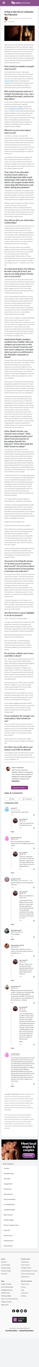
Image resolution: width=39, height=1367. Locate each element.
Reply (12, 831)
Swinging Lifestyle (6, 1290)
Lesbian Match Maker (26, 1330)
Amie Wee (7, 1178)
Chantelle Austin (9, 1173)
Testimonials (25, 1262)
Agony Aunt (4, 1305)
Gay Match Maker (11, 1330)
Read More (15, 781)
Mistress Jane (8, 1235)
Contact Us (24, 1293)
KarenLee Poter (8, 1240)
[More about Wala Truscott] (8, 769)
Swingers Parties (26, 1268)
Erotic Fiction (25, 1265)
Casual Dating (5, 1265)
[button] (4, 3)
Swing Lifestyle (5, 1268)
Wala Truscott (13, 18)
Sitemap (23, 1296)
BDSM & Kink (5, 1293)
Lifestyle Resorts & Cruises (29, 1271)
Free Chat (4, 1274)
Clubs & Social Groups (28, 1274)
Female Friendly (6, 1271)
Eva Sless (6, 1168)
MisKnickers (8, 1189)
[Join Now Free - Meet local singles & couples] (19, 1149)
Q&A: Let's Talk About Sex (9, 1299)
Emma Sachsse (8, 1194)
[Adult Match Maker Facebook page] (13, 1311)
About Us (4, 1262)
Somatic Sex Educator (16, 109)
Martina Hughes (9, 1220)
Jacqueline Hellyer (9, 1209)
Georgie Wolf (8, 1184)
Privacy (23, 1287)
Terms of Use (25, 1284)
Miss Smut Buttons (10, 1199)
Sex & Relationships (7, 1287)
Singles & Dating (6, 1284)
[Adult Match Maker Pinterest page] (25, 1311)
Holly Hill (7, 1230)
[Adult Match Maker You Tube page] (21, 1311)
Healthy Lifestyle (6, 1302)
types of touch (8, 81)
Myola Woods (8, 1246)
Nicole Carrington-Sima (11, 1225)
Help (22, 1290)
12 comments (10, 21)
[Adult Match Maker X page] (17, 1311)
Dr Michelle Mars (9, 1204)
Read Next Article (19, 787)
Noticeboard (25, 1276)
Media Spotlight (6, 1296)
